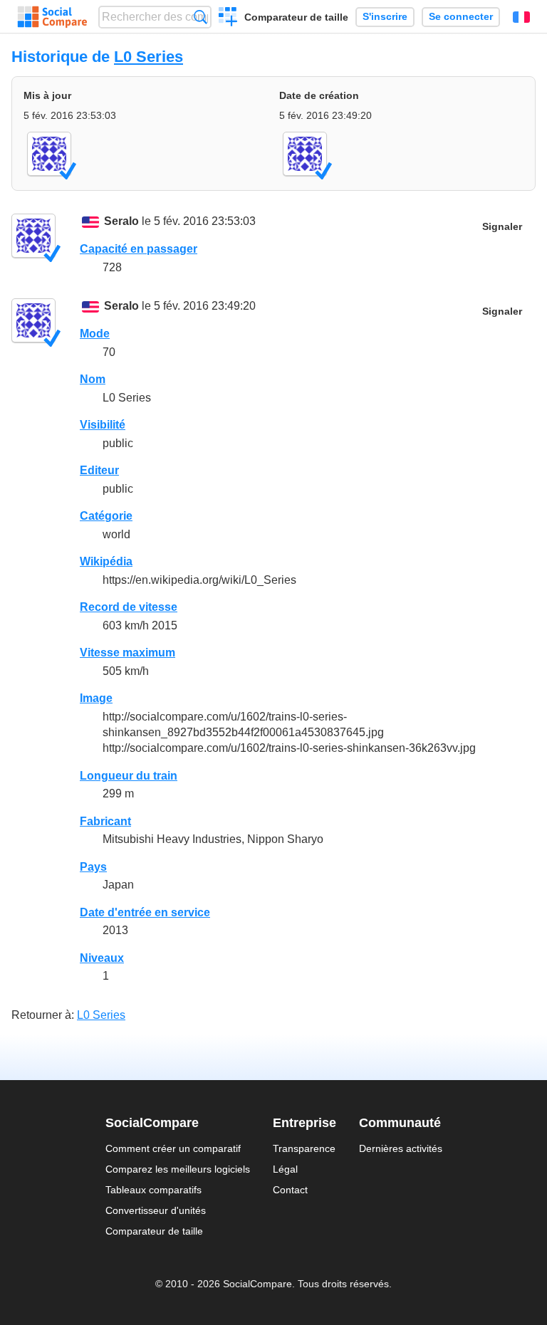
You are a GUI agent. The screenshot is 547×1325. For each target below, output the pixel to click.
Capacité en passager (138, 249)
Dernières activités (400, 1148)
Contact (290, 1189)
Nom (92, 379)
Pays (93, 867)
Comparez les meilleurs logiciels (177, 1169)
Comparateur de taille (296, 17)
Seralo (121, 221)
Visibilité (102, 425)
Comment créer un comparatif (173, 1148)
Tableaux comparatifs (153, 1189)
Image (96, 698)
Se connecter (461, 16)
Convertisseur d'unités (155, 1210)
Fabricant (105, 821)
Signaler (502, 226)
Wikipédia (106, 561)
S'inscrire (385, 16)
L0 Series (148, 57)
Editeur (99, 470)
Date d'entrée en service (145, 912)
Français (521, 17)
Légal (285, 1169)
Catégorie (106, 516)
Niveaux (102, 958)
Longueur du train (128, 776)
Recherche (200, 16)
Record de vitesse (128, 607)
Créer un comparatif (228, 18)
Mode (95, 334)
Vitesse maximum (127, 652)
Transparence (304, 1148)
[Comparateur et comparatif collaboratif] (52, 17)
